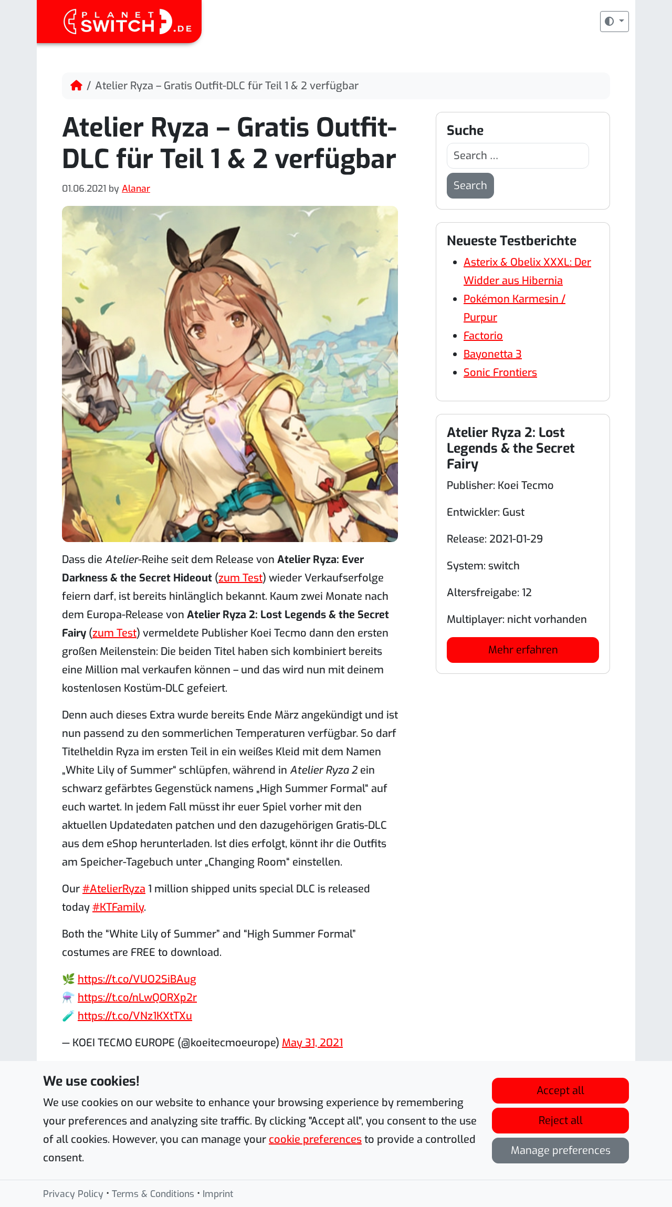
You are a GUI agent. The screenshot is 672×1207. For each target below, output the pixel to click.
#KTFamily (118, 907)
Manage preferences (561, 1150)
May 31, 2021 (312, 1043)
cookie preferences (315, 1139)
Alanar (136, 188)
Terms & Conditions (153, 1194)
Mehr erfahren (523, 650)
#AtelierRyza (113, 889)
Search (470, 186)
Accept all (560, 1091)
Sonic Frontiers (500, 373)
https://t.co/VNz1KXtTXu (135, 1016)
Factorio (483, 336)
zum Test (240, 578)
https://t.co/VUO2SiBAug (137, 979)
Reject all (561, 1121)
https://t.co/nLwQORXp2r (137, 998)
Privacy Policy (73, 1194)
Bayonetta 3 (493, 354)
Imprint (218, 1194)
